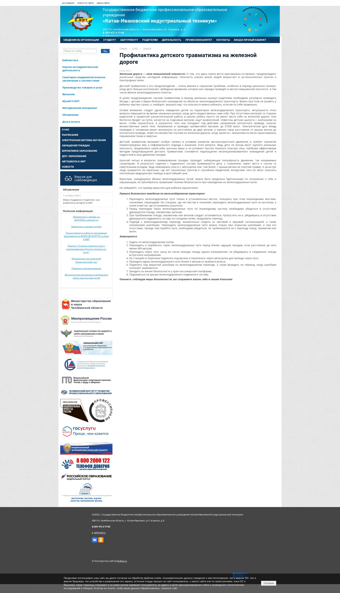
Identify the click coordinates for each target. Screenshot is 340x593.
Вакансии (68, 94)
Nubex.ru (122, 561)
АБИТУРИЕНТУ (129, 39)
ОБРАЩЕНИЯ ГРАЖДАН (76, 145)
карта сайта (103, 3)
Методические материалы (79, 108)
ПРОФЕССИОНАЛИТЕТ (198, 39)
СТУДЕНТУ (109, 39)
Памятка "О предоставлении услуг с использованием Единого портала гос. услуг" (86, 249)
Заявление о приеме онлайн (86, 226)
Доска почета (71, 121)
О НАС (65, 129)
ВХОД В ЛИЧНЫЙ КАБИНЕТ (250, 39)
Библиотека (70, 60)
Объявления (70, 114)
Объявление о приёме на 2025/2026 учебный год (86, 218)
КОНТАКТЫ (223, 39)
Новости (147, 48)
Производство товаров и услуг (82, 87)
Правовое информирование (86, 268)
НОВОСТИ (68, 166)
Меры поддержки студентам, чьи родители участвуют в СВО (81, 201)
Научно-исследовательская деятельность (80, 68)
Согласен (269, 583)
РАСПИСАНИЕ (70, 134)
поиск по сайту (85, 3)
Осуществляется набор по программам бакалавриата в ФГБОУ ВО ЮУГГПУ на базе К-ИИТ (86, 236)
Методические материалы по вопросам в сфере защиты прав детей (86, 276)
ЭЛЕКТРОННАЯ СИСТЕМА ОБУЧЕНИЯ (84, 140)
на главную (68, 3)
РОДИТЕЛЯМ (150, 39)
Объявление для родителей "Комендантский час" (86, 260)
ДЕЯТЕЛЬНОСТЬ (171, 39)
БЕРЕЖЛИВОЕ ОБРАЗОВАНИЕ (79, 150)
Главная (123, 48)
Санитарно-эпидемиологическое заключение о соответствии (83, 78)
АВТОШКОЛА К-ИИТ (74, 161)
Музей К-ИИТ (71, 101)
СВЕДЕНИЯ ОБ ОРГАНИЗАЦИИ (81, 39)
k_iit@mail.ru (99, 532)
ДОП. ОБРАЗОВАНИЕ (74, 156)
